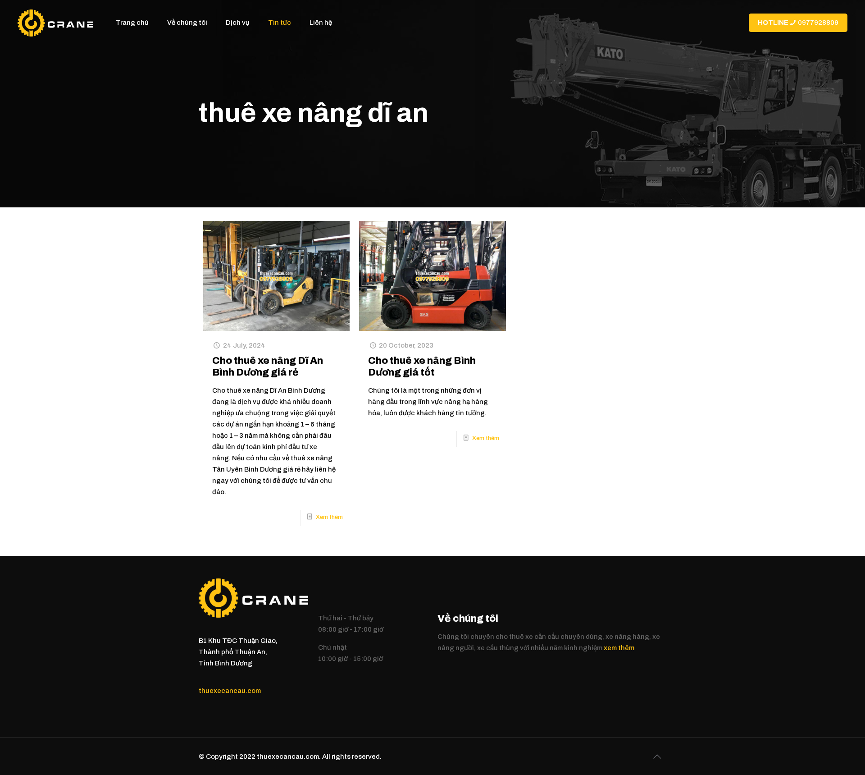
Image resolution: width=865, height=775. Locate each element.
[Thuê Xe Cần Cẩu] (55, 22)
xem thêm (619, 647)
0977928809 (798, 22)
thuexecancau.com (230, 690)
